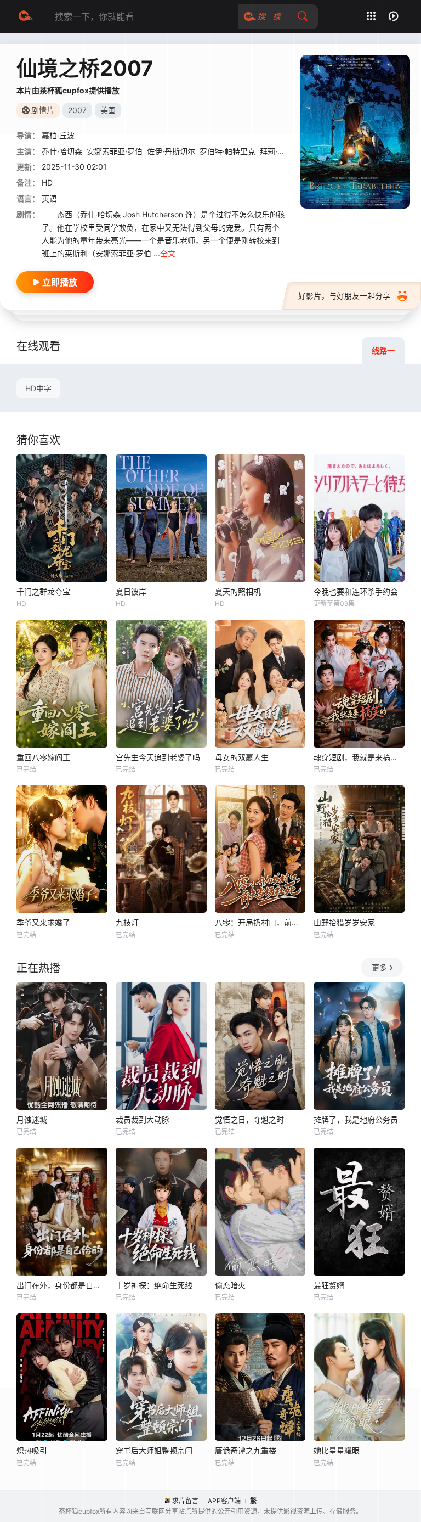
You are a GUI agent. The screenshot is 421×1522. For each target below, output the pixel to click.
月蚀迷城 (31, 1119)
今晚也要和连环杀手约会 (356, 591)
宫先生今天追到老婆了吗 (158, 757)
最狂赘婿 (329, 1285)
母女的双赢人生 (242, 757)
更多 (379, 967)
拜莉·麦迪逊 (280, 151)
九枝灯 (127, 922)
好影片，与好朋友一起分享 (344, 295)
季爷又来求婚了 (43, 922)
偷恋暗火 (230, 1285)
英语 (49, 198)
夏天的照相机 (238, 591)
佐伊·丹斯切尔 (171, 151)
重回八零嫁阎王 (43, 757)
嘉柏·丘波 (58, 135)
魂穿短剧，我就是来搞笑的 (359, 757)
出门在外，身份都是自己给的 (61, 1285)
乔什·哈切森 (62, 151)
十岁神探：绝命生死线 (154, 1285)
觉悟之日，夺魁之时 (249, 1119)
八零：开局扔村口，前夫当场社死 (260, 922)
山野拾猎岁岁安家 (344, 922)
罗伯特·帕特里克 (227, 151)
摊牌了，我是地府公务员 (356, 1119)
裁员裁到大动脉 (142, 1119)
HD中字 (38, 388)
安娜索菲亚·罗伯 (115, 151)
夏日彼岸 (131, 591)
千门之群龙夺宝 (43, 591)
